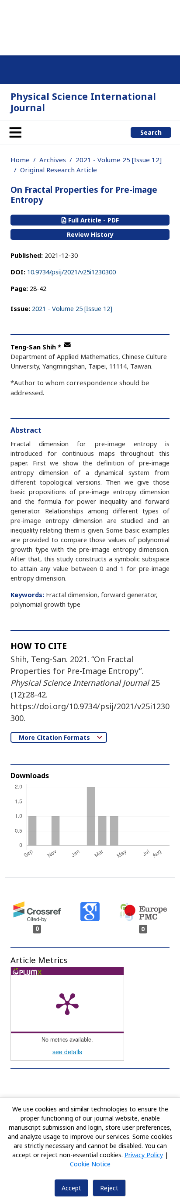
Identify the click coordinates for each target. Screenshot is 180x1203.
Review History (90, 234)
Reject (109, 1188)
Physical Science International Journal (83, 102)
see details (67, 1051)
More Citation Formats (55, 737)
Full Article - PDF (92, 220)
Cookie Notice (90, 1164)
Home (20, 159)
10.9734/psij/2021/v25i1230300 (71, 271)
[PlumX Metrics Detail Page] (67, 1003)
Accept (71, 1188)
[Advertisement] (90, 26)
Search (151, 132)
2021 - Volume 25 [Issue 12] (119, 159)
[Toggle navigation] (15, 132)
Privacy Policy (144, 1155)
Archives (52, 159)
